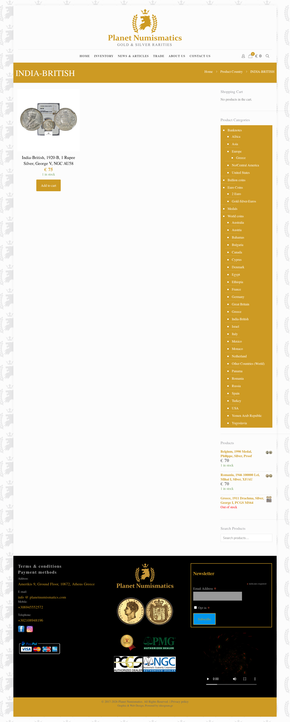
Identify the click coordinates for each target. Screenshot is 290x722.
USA (235, 408)
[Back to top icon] (269, 713)
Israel (235, 326)
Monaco (237, 348)
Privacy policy (180, 702)
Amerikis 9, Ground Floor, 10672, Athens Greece (56, 583)
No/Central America (245, 165)
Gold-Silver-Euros (244, 201)
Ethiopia (237, 282)
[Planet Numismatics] (145, 27)
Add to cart (48, 185)
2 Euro (236, 193)
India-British (240, 319)
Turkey (236, 400)
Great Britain (240, 304)
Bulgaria (237, 244)
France (236, 289)
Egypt (236, 274)
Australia (238, 222)
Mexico (237, 341)
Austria (237, 230)
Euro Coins (235, 187)
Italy (235, 334)
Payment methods (37, 572)
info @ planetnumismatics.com (42, 597)
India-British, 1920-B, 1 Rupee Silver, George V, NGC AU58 (48, 160)
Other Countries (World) (248, 363)
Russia (236, 385)
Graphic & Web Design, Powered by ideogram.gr (145, 705)
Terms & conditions (40, 566)
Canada (237, 252)
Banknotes (235, 130)
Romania (238, 378)
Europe (237, 151)
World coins (236, 216)
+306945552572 (30, 607)
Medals (232, 208)
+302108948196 (30, 620)
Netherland (239, 356)
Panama (237, 371)
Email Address (204, 588)
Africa (236, 136)
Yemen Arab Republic (247, 415)
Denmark (238, 267)
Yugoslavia (239, 423)
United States (241, 172)
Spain (235, 393)
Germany (238, 296)
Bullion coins (236, 180)
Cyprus (237, 259)
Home (208, 71)
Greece (241, 157)
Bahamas (238, 237)
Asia (235, 144)
